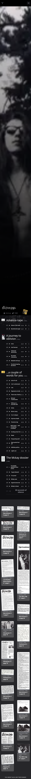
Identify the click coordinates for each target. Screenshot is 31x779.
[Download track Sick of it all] (29, 380)
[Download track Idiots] (29, 408)
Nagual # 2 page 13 (6, 767)
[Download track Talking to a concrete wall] (29, 403)
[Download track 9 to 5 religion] (29, 415)
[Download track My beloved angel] (29, 329)
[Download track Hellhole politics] (29, 447)
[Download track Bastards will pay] (29, 360)
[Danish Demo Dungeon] (2, 3)
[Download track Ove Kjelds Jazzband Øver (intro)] (29, 467)
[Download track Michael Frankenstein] (29, 399)
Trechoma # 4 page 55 (7, 678)
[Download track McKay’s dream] (29, 486)
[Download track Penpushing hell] (29, 439)
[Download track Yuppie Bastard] (29, 472)
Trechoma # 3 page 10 (23, 645)
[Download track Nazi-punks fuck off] (29, 443)
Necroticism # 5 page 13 (7, 697)
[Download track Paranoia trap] (29, 422)
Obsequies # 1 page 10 (7, 633)
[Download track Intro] (29, 344)
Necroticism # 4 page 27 (7, 747)
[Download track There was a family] (29, 394)
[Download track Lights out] (29, 451)
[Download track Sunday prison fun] (29, 432)
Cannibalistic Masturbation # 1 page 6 (7, 581)
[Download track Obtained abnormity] (29, 351)
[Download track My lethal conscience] (29, 356)
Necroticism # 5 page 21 (7, 514)
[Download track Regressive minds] (29, 391)
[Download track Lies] (29, 387)
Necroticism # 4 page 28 (23, 617)
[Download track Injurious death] (29, 418)
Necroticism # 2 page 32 (7, 528)
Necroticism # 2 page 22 (7, 552)
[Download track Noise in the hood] (29, 325)
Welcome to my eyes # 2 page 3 (22, 535)
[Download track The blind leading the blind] (29, 365)
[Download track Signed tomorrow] (29, 482)
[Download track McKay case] (29, 479)
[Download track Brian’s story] (29, 411)
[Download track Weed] (29, 435)
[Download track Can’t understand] (29, 384)
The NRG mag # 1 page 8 (23, 597)
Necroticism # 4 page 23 (7, 725)
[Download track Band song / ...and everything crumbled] (29, 427)
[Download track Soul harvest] (29, 347)
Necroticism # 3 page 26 (23, 513)
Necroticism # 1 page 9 (7, 614)
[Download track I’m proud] (29, 475)
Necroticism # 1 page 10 (23, 716)
